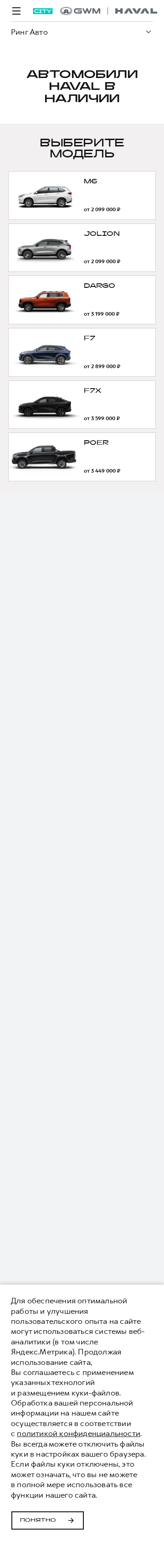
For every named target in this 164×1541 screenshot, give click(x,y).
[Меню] (16, 10)
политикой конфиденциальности (78, 1433)
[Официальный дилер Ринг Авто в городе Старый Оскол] (108, 11)
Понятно (38, 1520)
